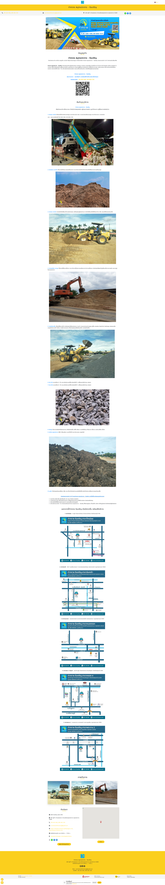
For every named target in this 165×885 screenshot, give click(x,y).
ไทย (157, 2)
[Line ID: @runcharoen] (125, 13)
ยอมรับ (99, 882)
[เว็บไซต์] (130, 13)
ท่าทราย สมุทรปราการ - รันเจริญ (26, 876)
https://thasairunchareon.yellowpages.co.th (62, 828)
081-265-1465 (7, 13)
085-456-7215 (14, 13)
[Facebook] (128, 13)
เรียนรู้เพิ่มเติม (74, 883)
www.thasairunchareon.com (56, 830)
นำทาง (100, 842)
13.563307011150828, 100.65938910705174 (61, 836)
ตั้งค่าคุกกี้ (94, 882)
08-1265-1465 (82, 79)
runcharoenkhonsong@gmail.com (53, 13)
